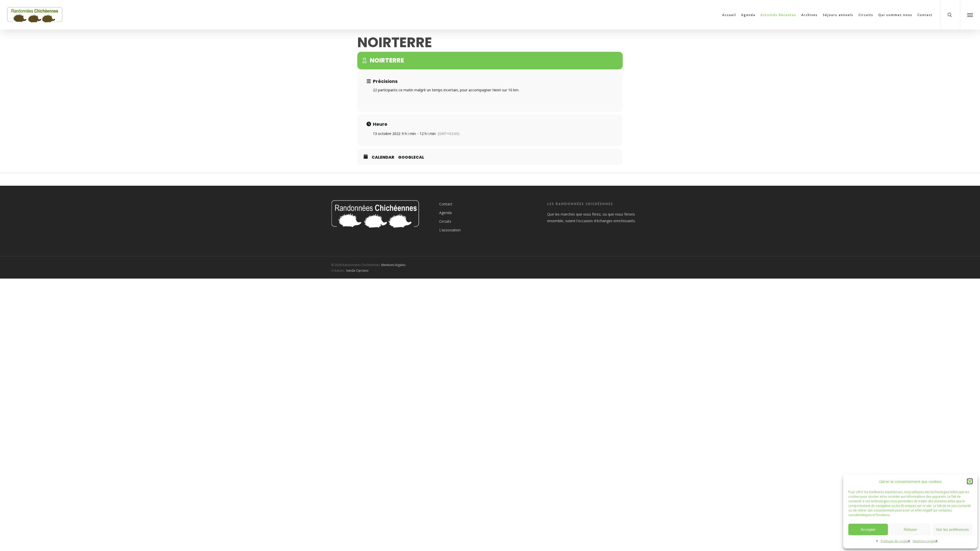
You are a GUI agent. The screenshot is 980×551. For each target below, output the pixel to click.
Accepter (868, 529)
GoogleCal (411, 157)
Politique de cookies (895, 541)
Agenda (445, 212)
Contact (445, 204)
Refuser (910, 529)
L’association (450, 230)
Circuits (445, 221)
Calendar (383, 157)
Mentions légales (393, 265)
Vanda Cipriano (357, 270)
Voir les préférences (952, 529)
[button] (969, 481)
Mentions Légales (925, 541)
